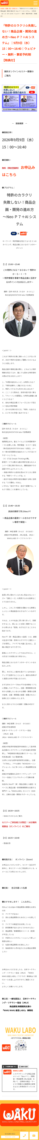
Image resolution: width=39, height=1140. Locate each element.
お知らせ (14, 8)
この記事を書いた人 (10, 1067)
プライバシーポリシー (19, 1130)
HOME (2, 8)
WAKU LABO (18, 1070)
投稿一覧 (8, 8)
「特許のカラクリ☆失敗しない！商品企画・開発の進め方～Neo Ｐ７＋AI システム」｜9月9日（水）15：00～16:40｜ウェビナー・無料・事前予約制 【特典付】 (19, 42)
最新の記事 (24, 1067)
